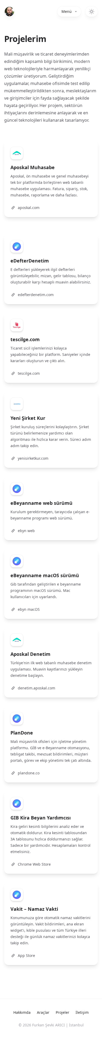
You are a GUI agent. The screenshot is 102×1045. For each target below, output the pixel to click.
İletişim (82, 1012)
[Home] (9, 11)
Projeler (62, 1012)
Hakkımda (22, 1012)
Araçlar (43, 1012)
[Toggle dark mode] (91, 11)
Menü (66, 11)
